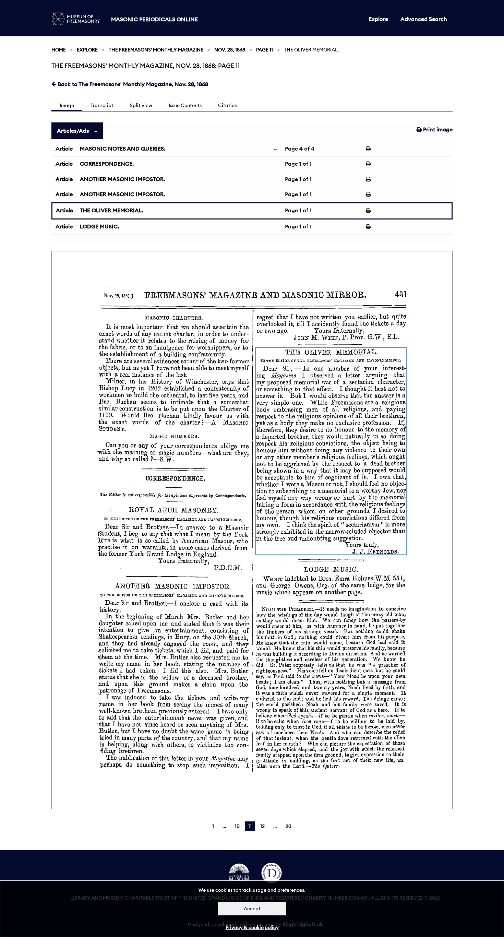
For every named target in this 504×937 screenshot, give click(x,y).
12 (262, 826)
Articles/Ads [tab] (73, 130)
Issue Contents (185, 105)
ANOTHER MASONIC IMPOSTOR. (122, 179)
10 (237, 826)
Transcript (102, 105)
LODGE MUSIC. (99, 226)
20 (288, 826)
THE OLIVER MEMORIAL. (111, 210)
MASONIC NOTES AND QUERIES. (122, 148)
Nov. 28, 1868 (229, 50)
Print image (437, 129)
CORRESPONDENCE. (107, 163)
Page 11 (264, 50)
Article (64, 148)
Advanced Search (423, 18)
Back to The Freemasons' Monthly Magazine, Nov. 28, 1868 (132, 84)
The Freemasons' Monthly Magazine (156, 50)
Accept (252, 908)
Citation (227, 105)
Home (58, 50)
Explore (378, 18)
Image (67, 105)
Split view (141, 105)
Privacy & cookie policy (252, 927)
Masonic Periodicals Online (154, 19)
